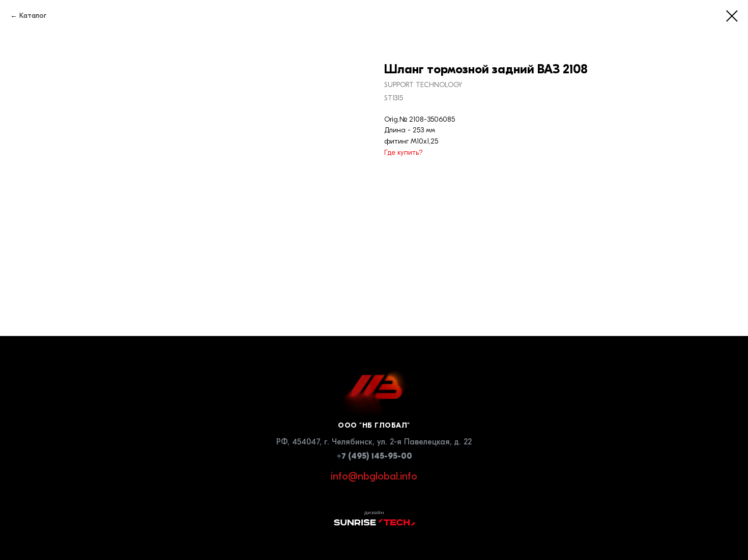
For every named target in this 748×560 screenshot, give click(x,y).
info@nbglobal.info (374, 476)
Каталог (32, 15)
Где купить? (403, 152)
